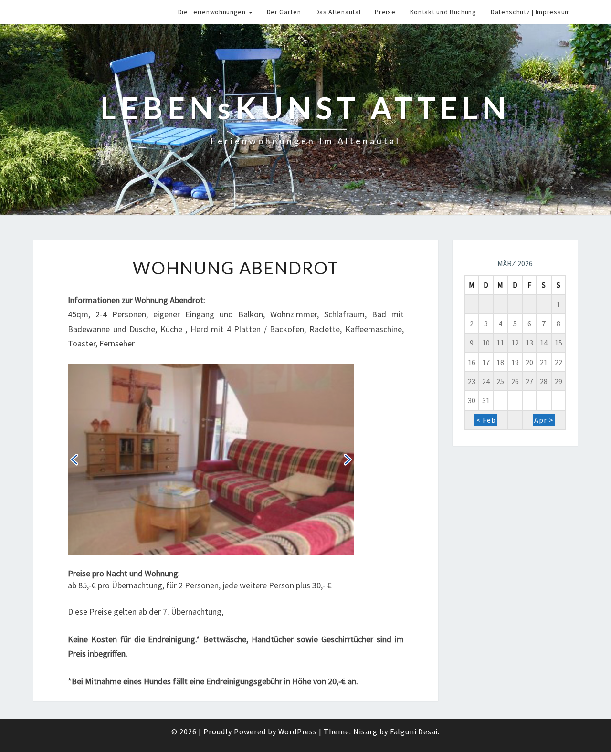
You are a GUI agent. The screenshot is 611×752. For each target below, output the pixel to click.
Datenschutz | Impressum (530, 12)
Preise (385, 12)
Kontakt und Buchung (443, 12)
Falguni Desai (414, 731)
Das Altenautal (338, 12)
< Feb (486, 420)
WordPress (297, 731)
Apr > (543, 420)
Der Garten (284, 12)
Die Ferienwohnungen (213, 12)
